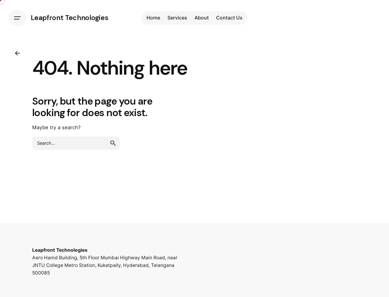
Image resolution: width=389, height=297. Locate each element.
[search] (113, 143)
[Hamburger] (17, 17)
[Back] (17, 53)
